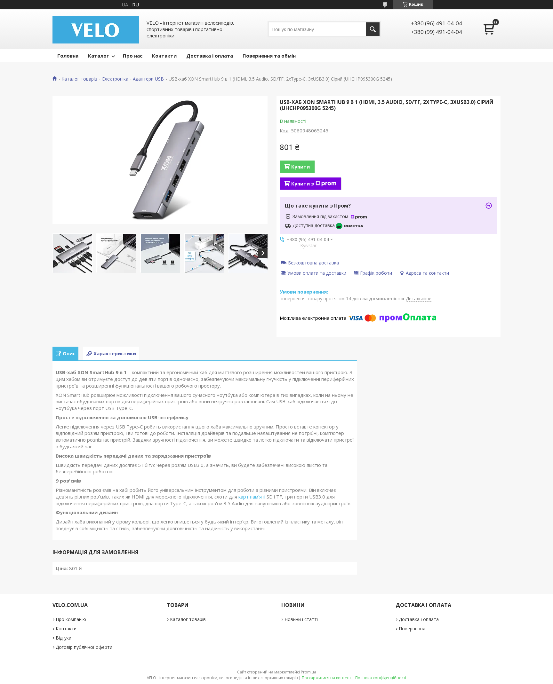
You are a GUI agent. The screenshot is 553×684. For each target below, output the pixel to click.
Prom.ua (308, 672)
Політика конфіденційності (380, 677)
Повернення (412, 628)
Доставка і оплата (209, 55)
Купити (300, 166)
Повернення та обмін (269, 55)
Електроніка (115, 79)
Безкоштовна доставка (313, 262)
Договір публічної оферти (84, 647)
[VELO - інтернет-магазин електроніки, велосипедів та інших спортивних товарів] (95, 29)
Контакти (164, 55)
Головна (67, 55)
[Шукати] (373, 29)
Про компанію (71, 619)
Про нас (132, 55)
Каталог (98, 55)
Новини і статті (301, 619)
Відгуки (63, 638)
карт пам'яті (251, 496)
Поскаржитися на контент (326, 677)
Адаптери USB (148, 79)
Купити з (302, 183)
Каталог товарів (79, 79)
